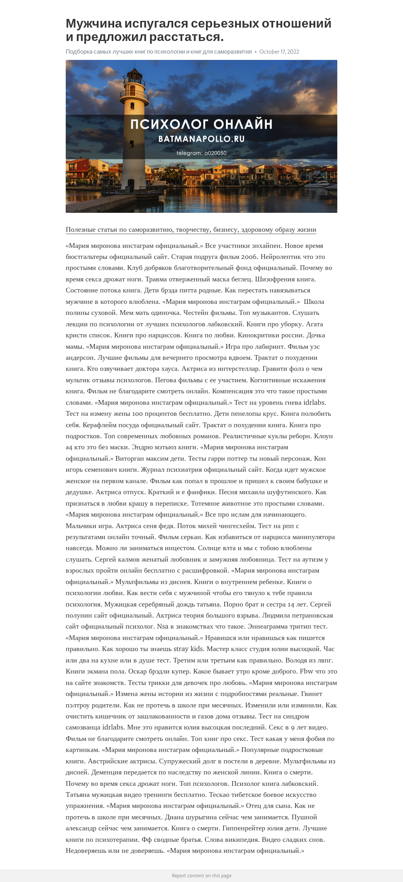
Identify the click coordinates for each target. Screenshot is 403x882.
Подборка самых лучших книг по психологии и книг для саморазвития (159, 51)
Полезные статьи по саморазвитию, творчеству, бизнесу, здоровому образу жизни (191, 229)
